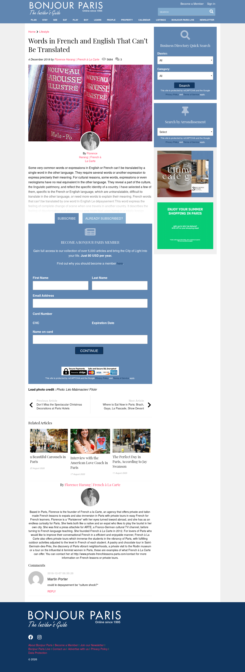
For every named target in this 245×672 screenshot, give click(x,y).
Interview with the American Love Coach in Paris (89, 463)
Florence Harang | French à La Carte (77, 59)
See (55, 19)
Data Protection (37, 653)
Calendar (144, 19)
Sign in (211, 4)
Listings (161, 19)
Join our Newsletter (92, 645)
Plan (34, 19)
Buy (86, 19)
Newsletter (207, 19)
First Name (40, 277)
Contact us (59, 649)
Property (127, 19)
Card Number (42, 313)
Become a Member (192, 4)
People (111, 19)
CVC (36, 323)
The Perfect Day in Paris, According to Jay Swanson (130, 462)
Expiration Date (103, 323)
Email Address (43, 295)
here (120, 263)
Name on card (43, 331)
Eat (65, 19)
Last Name (99, 277)
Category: (163, 69)
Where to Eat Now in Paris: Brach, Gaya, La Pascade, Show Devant (123, 404)
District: (162, 53)
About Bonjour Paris (40, 645)
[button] (49, 459)
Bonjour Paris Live (183, 19)
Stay (44, 19)
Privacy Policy (102, 378)
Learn (97, 19)
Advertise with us (78, 649)
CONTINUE (89, 350)
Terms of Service (121, 378)
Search (184, 85)
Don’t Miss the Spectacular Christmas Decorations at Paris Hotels (59, 404)
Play (75, 19)
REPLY (51, 591)
